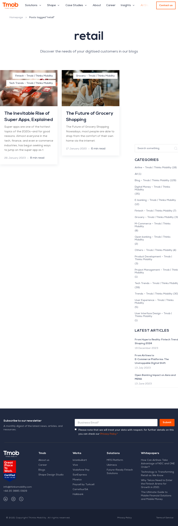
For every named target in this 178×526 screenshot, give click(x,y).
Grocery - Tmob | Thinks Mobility (95, 76)
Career (42, 465)
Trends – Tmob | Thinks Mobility (153, 294)
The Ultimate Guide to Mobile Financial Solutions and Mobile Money (156, 496)
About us (43, 460)
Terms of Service (164, 518)
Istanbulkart (80, 460)
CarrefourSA (80, 489)
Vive (75, 465)
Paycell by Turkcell (83, 484)
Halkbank (78, 494)
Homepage (16, 17)
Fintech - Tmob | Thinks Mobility (34, 76)
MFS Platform (115, 460)
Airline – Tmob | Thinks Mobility (153, 167)
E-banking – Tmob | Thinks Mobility (155, 200)
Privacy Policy (124, 518)
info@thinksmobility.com (17, 487)
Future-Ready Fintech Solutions (120, 472)
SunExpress (80, 475)
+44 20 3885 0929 (15, 491)
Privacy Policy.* (109, 434)
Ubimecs (112, 465)
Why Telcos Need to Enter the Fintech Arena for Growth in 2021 (156, 484)
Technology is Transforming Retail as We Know (157, 474)
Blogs (41, 470)
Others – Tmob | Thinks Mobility (153, 250)
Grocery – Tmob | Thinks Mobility (154, 217)
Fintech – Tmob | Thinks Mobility (153, 211)
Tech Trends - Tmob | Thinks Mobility (31, 83)
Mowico (77, 480)
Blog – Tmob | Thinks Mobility (152, 180)
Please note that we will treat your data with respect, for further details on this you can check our (126, 432)
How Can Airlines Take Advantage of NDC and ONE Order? (158, 463)
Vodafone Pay (81, 470)
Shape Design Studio (51, 475)
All (136, 174)
